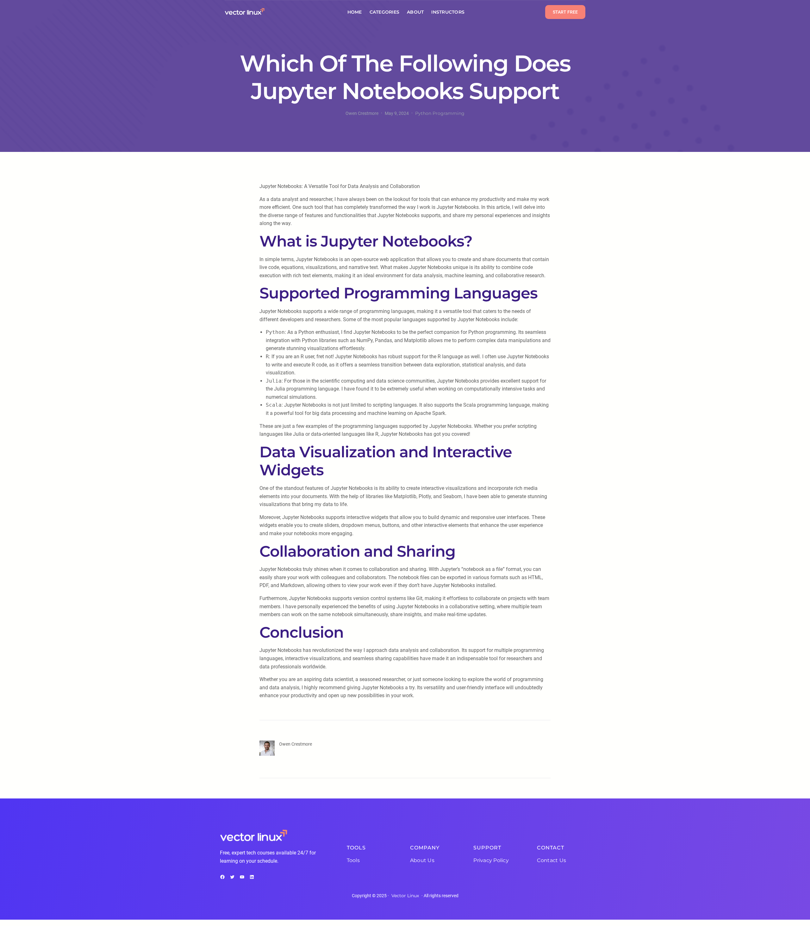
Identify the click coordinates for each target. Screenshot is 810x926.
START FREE (565, 12)
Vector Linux (405, 895)
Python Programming (439, 113)
